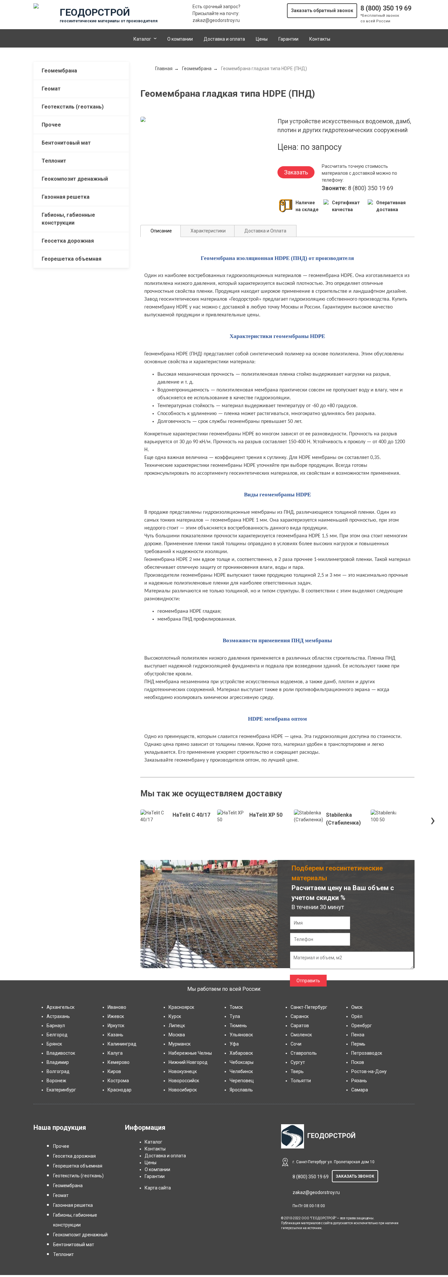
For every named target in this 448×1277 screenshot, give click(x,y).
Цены (262, 39)
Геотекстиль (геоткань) (73, 107)
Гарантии (288, 39)
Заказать (296, 172)
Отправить (308, 980)
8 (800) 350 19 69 (385, 8)
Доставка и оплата (224, 39)
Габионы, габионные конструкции (68, 219)
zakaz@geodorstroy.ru (216, 20)
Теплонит (54, 161)
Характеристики (208, 230)
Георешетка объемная (71, 259)
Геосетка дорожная (68, 241)
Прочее (51, 125)
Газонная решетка (66, 197)
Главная (164, 68)
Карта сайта (158, 1187)
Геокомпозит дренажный (75, 179)
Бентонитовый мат (66, 143)
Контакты (319, 39)
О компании (180, 39)
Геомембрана (59, 71)
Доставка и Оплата (265, 230)
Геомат (51, 89)
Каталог (142, 39)
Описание (161, 230)
